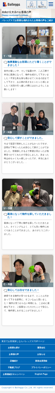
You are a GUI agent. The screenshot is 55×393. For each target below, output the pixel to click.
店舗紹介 (14, 361)
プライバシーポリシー (41, 367)
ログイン (31, 7)
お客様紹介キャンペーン (14, 374)
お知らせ (41, 354)
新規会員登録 (41, 361)
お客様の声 (14, 354)
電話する (42, 7)
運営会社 (41, 347)
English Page (41, 374)
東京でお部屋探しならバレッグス (23, 341)
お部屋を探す (14, 347)
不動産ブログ (14, 367)
